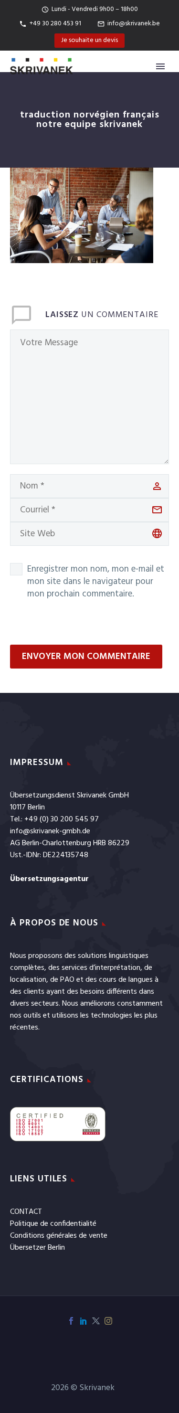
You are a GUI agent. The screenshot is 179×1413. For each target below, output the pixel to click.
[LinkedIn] (83, 1321)
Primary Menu (160, 66)
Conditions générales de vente (58, 1236)
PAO (67, 980)
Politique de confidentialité (53, 1224)
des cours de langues (119, 980)
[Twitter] (96, 1321)
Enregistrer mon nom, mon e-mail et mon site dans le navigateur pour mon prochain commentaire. (95, 581)
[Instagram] (108, 1321)
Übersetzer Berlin (37, 1248)
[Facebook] (71, 1321)
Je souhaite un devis (89, 40)
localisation (28, 980)
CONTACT (26, 1212)
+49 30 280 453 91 (55, 23)
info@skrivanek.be (133, 23)
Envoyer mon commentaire (86, 656)
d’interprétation (114, 968)
